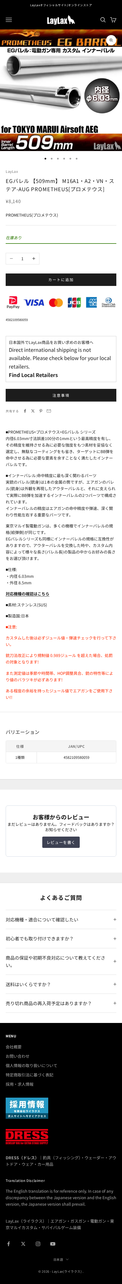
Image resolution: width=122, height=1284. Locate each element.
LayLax (12, 171)
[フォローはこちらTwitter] (23, 1244)
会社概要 (14, 1047)
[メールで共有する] (49, 411)
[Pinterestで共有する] (41, 411)
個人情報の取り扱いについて (31, 1065)
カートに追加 (61, 279)
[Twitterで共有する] (33, 411)
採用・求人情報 (19, 1084)
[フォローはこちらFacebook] (8, 1244)
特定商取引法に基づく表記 (29, 1075)
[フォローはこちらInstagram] (38, 1244)
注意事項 (61, 395)
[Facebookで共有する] (25, 411)
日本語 (58, 1259)
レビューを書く (61, 842)
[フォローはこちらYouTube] (53, 1244)
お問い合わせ (18, 1056)
